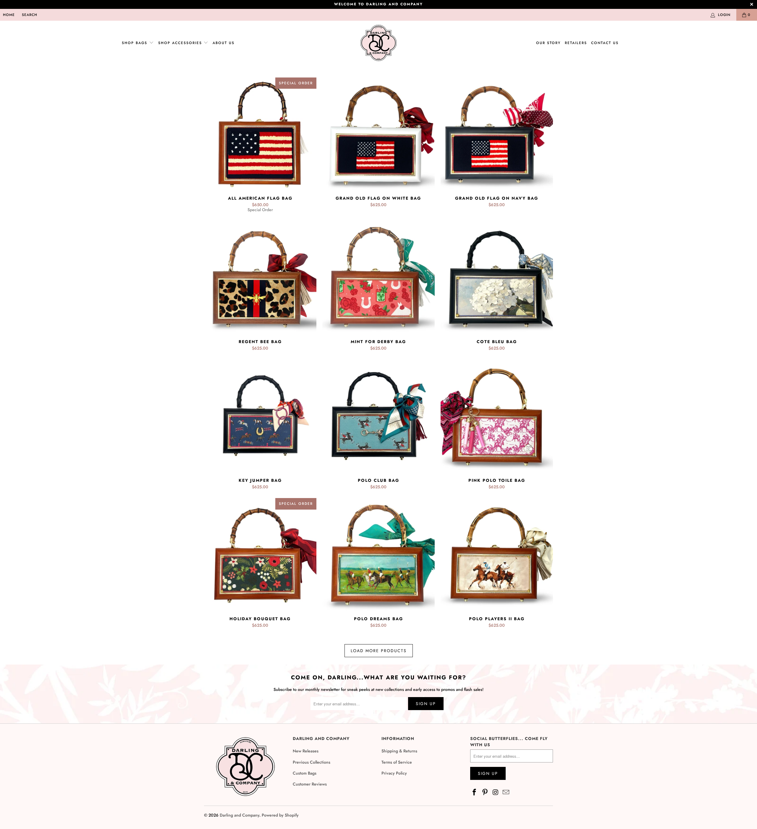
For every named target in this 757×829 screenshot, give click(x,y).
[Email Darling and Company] (506, 792)
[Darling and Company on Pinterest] (485, 792)
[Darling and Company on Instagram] (495, 792)
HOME (9, 14)
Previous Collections (311, 762)
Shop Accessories (181, 43)
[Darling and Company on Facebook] (474, 792)
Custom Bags (304, 773)
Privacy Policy (394, 773)
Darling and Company (239, 815)
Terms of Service (396, 762)
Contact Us (605, 43)
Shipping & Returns (399, 751)
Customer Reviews (310, 784)
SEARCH (29, 14)
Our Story (548, 43)
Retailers (576, 43)
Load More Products (379, 651)
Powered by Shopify (280, 815)
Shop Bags (134, 43)
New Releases (305, 751)
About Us (223, 43)
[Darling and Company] (378, 43)
